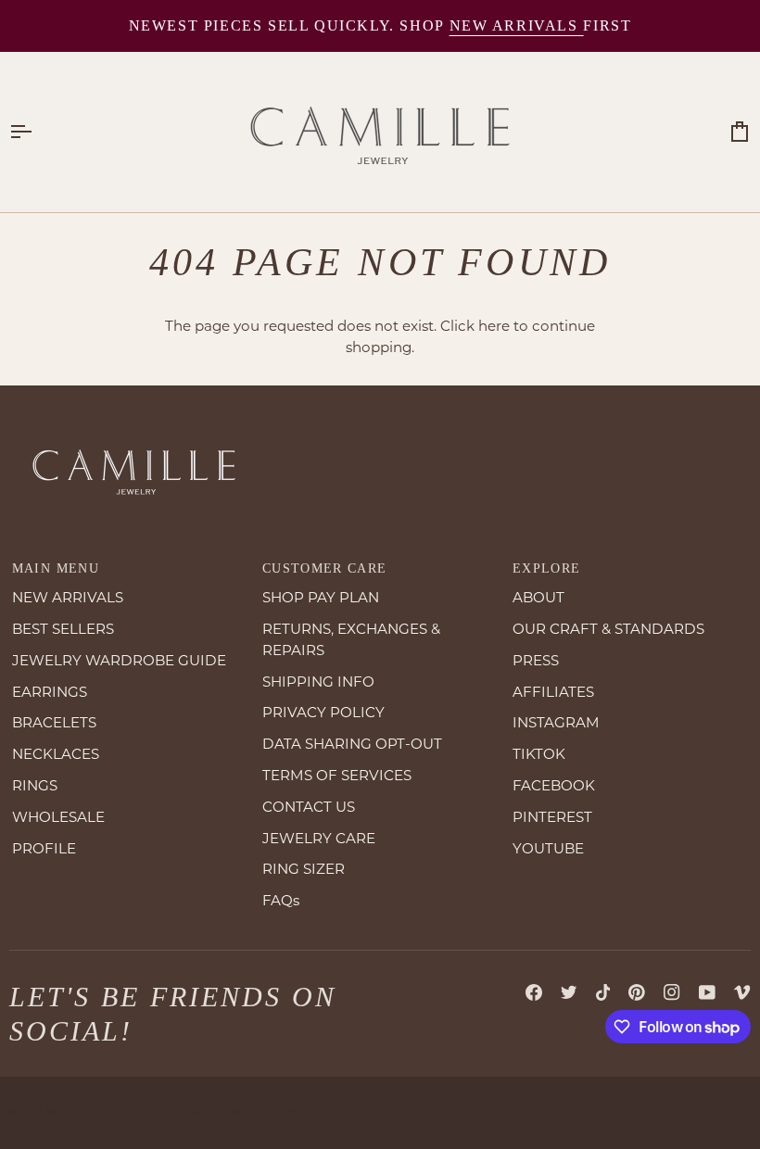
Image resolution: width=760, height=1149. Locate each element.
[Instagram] (672, 992)
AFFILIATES (553, 692)
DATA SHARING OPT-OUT (352, 743)
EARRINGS (49, 692)
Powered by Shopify (291, 1112)
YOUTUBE (548, 848)
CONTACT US (308, 806)
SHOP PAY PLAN (320, 597)
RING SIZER (303, 869)
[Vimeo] (742, 992)
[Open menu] (37, 132)
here (494, 326)
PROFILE (44, 848)
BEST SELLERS (63, 629)
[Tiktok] (603, 992)
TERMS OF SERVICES (337, 775)
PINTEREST (552, 817)
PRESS (536, 660)
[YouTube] (707, 992)
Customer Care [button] (324, 568)
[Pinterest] (636, 992)
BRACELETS (54, 722)
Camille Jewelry (94, 1112)
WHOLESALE (58, 817)
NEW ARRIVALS (67, 597)
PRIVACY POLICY (323, 712)
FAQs (280, 900)
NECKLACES (55, 754)
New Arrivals (517, 25)
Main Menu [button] (55, 568)
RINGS (34, 785)
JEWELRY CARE (318, 838)
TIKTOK (539, 754)
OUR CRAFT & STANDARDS (608, 629)
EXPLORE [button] (546, 568)
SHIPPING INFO (318, 681)
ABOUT (538, 597)
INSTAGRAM (556, 722)
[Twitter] (569, 992)
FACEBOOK (554, 785)
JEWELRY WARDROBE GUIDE (119, 660)
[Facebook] (534, 992)
